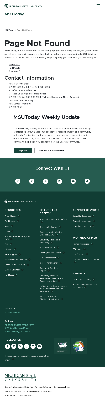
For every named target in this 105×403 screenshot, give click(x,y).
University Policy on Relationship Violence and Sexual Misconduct (51, 278)
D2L (7, 244)
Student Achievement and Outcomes (85, 286)
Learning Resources (82, 226)
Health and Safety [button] (48, 212)
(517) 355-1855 (16, 391)
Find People (14, 68)
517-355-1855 (12, 312)
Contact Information (14, 387)
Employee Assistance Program (86, 259)
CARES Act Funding (82, 279)
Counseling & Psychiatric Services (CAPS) (51, 233)
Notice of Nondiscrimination (43, 391)
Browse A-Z (14, 71)
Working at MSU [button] (85, 238)
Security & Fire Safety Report (50, 269)
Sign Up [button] (23, 151)
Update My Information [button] (52, 151)
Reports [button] (79, 273)
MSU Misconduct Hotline (16, 260)
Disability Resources (82, 216)
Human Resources (81, 244)
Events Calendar (12, 270)
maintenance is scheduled (35, 54)
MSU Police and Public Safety (53, 219)
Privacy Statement (43, 387)
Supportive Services (82, 221)
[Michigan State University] (23, 6)
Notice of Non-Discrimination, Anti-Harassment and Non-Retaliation (53, 289)
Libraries (8, 249)
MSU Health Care (48, 248)
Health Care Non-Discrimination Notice (49, 298)
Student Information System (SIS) (18, 238)
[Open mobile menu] (98, 6)
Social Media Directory (15, 265)
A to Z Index (10, 216)
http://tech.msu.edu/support (22, 90)
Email (7, 231)
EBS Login (77, 249)
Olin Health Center (48, 227)
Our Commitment (48, 258)
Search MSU (14, 65)
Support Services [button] (86, 210)
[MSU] (52, 204)
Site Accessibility (62, 387)
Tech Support (11, 254)
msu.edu (29, 391)
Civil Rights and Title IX (50, 253)
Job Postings (78, 254)
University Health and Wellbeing (50, 241)
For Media (9, 275)
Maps (7, 226)
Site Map (29, 387)
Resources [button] (13, 210)
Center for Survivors (49, 263)
